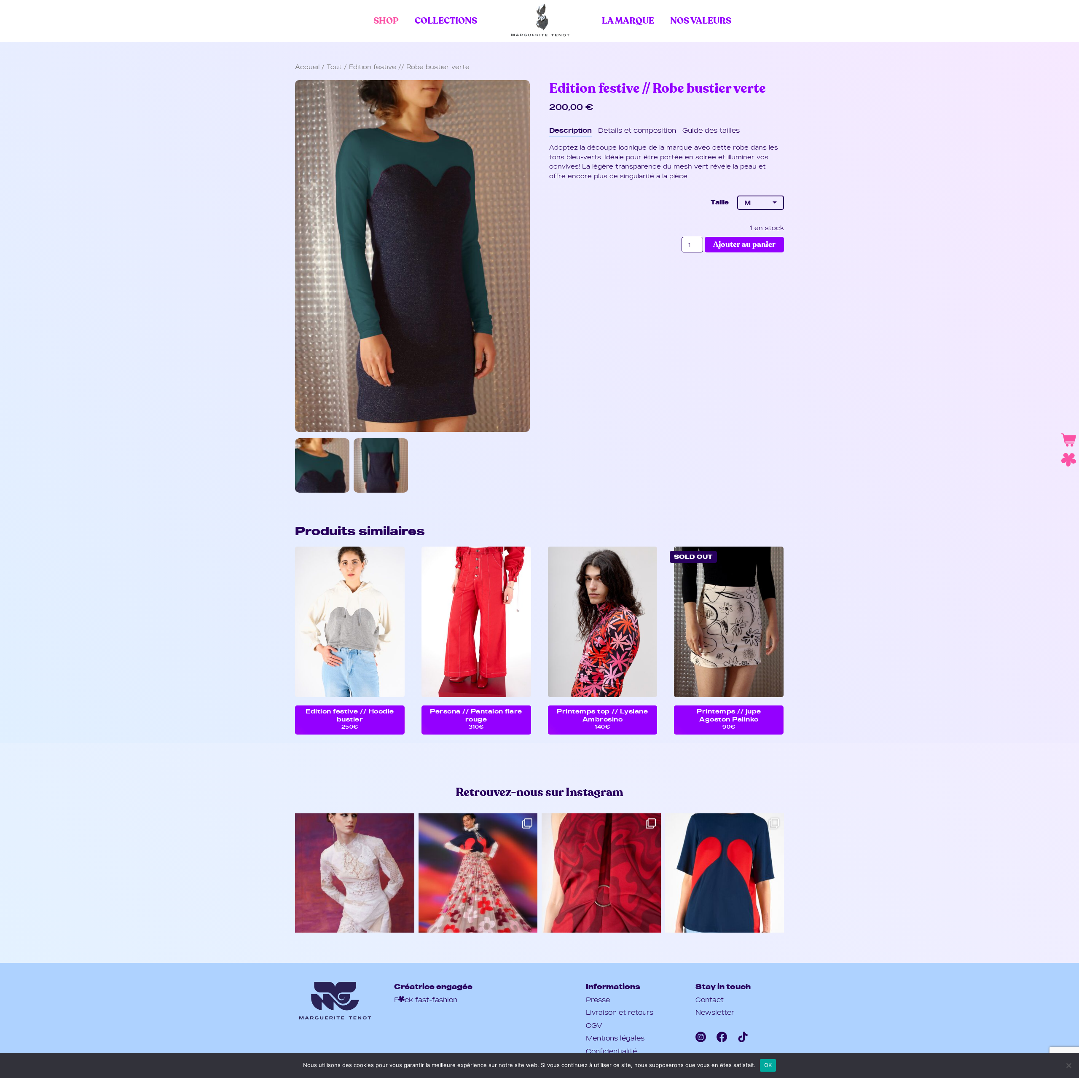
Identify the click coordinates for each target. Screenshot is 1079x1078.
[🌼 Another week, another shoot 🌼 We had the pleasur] (354, 873)
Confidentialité (611, 1051)
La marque (628, 21)
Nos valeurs (700, 21)
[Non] (1068, 1065)
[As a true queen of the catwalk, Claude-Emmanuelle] (478, 873)
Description (570, 130)
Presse (598, 999)
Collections (446, 21)
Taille (719, 202)
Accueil (307, 67)
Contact (709, 999)
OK (768, 1065)
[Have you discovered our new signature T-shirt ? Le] (724, 873)
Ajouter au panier (744, 244)
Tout (334, 67)
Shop (386, 21)
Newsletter (714, 1012)
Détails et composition (637, 130)
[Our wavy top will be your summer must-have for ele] (601, 873)
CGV (594, 1025)
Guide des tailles (711, 130)
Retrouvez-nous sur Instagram (539, 792)
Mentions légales (615, 1038)
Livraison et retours (619, 1012)
